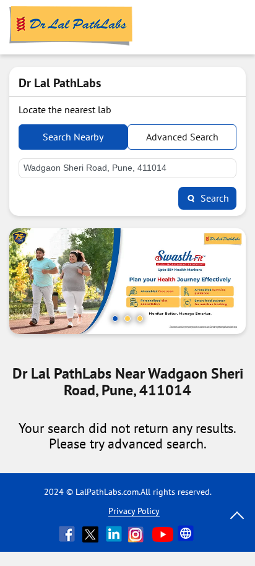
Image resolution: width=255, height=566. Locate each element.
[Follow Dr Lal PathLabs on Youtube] (163, 534)
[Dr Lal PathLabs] (71, 27)
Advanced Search (182, 137)
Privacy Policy (134, 511)
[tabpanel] (127, 281)
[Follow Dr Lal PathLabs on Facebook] (68, 534)
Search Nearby (73, 137)
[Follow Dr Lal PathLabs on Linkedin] (115, 534)
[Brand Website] (186, 534)
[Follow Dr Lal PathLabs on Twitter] (91, 534)
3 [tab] (140, 318)
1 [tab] (115, 318)
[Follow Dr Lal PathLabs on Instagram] (138, 534)
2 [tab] (127, 318)
